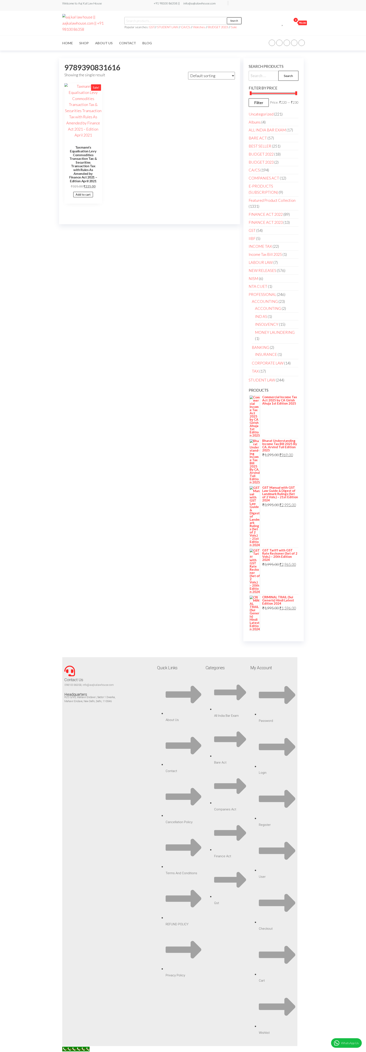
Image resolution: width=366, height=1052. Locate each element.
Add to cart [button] (83, 194)
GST (152, 27)
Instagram (294, 43)
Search (234, 20)
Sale (234, 27)
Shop (84, 43)
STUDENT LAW (167, 27)
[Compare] (278, 22)
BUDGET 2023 (218, 27)
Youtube (301, 43)
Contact (127, 43)
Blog (147, 43)
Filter (258, 102)
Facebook (272, 43)
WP (287, 43)
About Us (104, 43)
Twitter (279, 43)
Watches (199, 27)
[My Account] (287, 22)
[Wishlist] (283, 22)
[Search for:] (273, 76)
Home (67, 43)
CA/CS (185, 27)
